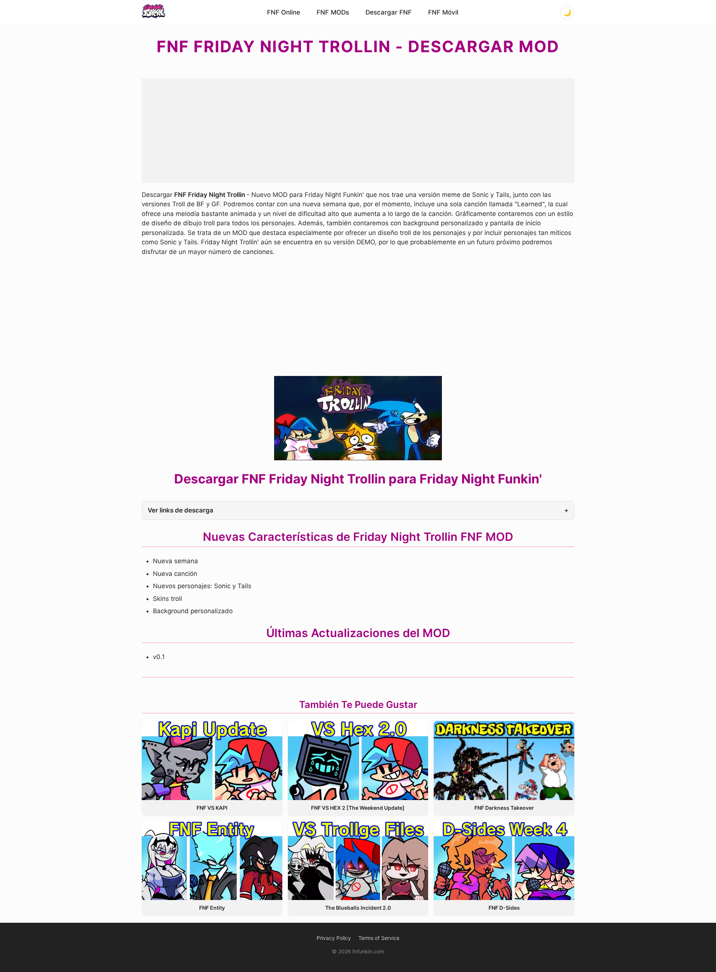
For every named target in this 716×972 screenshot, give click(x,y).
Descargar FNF (388, 12)
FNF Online (283, 12)
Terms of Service (378, 938)
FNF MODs (333, 12)
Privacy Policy (334, 938)
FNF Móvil (443, 12)
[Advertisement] (358, 130)
